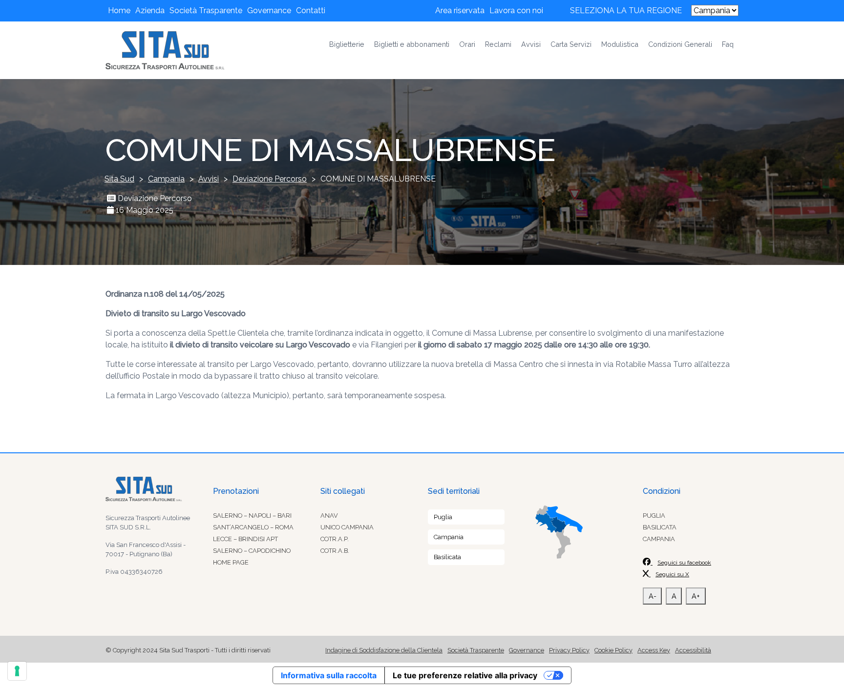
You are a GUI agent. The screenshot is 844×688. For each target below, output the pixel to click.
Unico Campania (347, 527)
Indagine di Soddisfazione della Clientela (384, 650)
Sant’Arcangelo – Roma (253, 527)
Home (119, 10)
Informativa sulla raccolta (329, 675)
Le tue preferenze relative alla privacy (465, 675)
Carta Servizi (570, 44)
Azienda (150, 10)
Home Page (231, 562)
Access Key (653, 650)
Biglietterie (346, 44)
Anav (329, 515)
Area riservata (460, 10)
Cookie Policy (613, 650)
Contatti (310, 10)
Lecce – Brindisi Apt (245, 539)
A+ (696, 596)
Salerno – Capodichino (252, 550)
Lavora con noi (516, 10)
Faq (728, 44)
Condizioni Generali (680, 44)
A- (652, 596)
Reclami (498, 44)
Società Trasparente (205, 10)
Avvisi (531, 44)
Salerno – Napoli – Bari (252, 515)
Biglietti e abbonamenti (411, 44)
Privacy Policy (569, 650)
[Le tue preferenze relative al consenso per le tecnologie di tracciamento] (17, 671)
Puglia (443, 517)
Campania (449, 537)
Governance (269, 10)
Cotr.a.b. (334, 550)
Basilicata (447, 557)
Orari (467, 44)
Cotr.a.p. (334, 539)
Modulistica (619, 44)
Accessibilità (693, 650)
